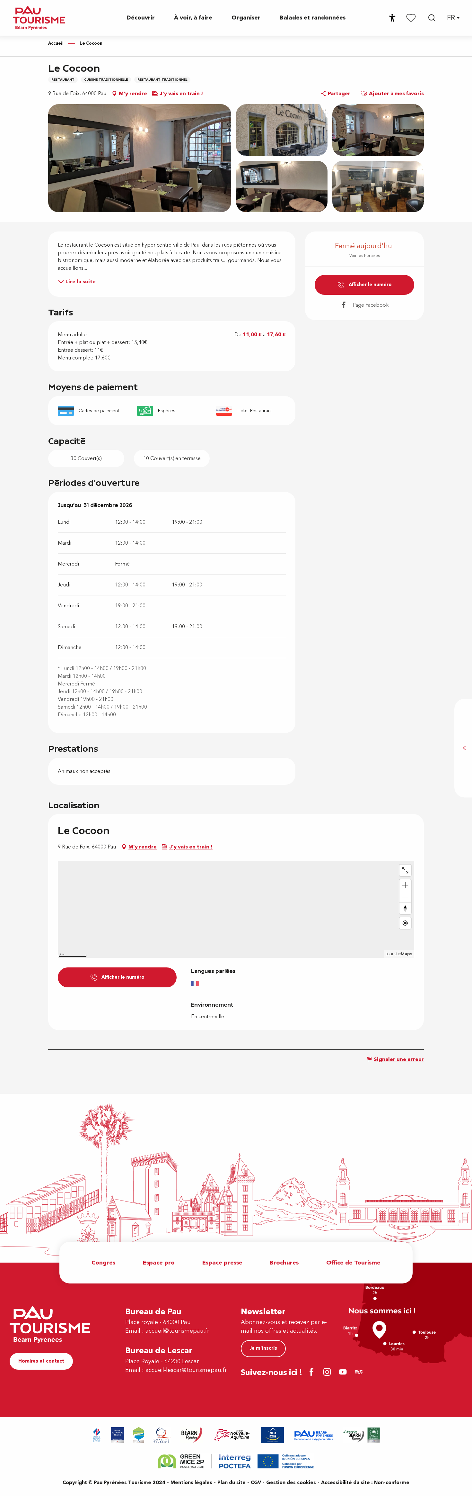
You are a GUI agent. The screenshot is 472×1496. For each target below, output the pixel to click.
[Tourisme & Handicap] (272, 1435)
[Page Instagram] (328, 1372)
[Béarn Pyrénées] (191, 1435)
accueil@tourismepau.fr (177, 1331)
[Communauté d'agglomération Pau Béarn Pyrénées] (313, 1435)
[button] (432, 18)
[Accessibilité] (392, 18)
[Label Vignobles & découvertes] (361, 1435)
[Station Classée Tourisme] (138, 1435)
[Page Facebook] (312, 1372)
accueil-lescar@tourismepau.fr (186, 1370)
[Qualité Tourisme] (162, 1435)
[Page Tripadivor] (359, 1372)
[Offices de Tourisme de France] (97, 1435)
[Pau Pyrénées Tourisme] (39, 18)
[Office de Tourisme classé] (117, 1435)
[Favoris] (411, 18)
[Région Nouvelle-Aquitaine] (232, 1435)
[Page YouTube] (344, 1372)
